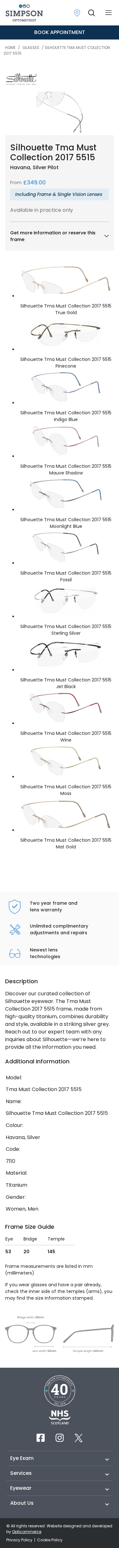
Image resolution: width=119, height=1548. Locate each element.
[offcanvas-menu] (108, 13)
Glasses (31, 47)
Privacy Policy (19, 1540)
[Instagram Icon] (60, 1438)
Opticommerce (26, 1531)
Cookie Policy (50, 1540)
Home (10, 47)
